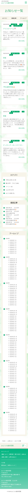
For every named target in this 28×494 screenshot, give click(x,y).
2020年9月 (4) (13, 393)
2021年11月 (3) (13, 364)
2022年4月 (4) (13, 351)
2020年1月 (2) (13, 408)
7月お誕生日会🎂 (9, 87)
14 (17, 168)
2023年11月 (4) (13, 312)
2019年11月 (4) (13, 416)
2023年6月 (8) (13, 321)
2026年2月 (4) (13, 251)
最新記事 (13, 18)
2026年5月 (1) (13, 245)
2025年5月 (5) (13, 271)
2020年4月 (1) (13, 402)
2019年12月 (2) (13, 414)
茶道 (4, 58)
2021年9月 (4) (13, 368)
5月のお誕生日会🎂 (11, 224)
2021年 (8, 360)
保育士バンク (11, 465)
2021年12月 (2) (13, 362)
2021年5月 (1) (13, 375)
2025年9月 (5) (13, 264)
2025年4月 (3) (13, 273)
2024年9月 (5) (13, 290)
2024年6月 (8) (13, 295)
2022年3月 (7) (13, 353)
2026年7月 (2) (13, 242)
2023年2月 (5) (13, 328)
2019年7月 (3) (13, 423)
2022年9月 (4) (13, 342)
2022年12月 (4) (13, 336)
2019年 (8, 412)
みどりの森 (14, 24)
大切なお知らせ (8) (11, 180)
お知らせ (10, 441)
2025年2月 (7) (13, 277)
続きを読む (22, 41)
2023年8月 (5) (13, 318)
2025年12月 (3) (13, 259)
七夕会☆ (8, 217)
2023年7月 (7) (13, 319)
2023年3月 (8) (13, 327)
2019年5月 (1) (13, 427)
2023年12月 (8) (13, 310)
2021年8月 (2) (13, 369)
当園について (4, 454)
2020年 (8, 386)
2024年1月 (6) (13, 304)
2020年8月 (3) (13, 395)
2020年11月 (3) (13, 390)
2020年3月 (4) (13, 404)
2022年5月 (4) (13, 349)
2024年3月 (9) (13, 301)
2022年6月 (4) (13, 347)
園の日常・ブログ (18, 25)
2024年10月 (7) (13, 288)
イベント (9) (9, 186)
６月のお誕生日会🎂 (11, 220)
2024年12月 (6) (13, 284)
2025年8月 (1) (13, 266)
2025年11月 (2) (13, 260)
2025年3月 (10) (13, 275)
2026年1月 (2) (13, 253)
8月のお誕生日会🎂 (11, 209)
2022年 (8, 335)
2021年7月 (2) (13, 371)
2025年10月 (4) (13, 262)
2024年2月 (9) (13, 303)
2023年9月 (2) (13, 316)
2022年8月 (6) (13, 343)
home (4, 441)
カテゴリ (4, 18)
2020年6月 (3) (13, 399)
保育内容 (11, 454)
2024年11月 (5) (13, 286)
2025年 (8, 257)
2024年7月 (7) (13, 293)
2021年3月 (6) (13, 378)
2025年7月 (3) (13, 268)
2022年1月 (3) (13, 356)
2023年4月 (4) (13, 325)
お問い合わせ (12, 457)
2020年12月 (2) (13, 388)
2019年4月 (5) (13, 428)
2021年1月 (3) (13, 382)
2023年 (8, 309)
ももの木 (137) (10, 190)
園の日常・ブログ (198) (12, 183)
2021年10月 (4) (13, 366)
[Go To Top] (24, 445)
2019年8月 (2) (13, 421)
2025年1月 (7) (13, 279)
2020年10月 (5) (13, 392)
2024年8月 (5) (13, 292)
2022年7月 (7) (13, 345)
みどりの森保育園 (7, 3)
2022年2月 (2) (13, 354)
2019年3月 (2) (13, 430)
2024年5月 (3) (13, 297)
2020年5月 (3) (13, 401)
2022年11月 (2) (13, 338)
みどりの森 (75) (10, 193)
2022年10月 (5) (13, 340)
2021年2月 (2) (13, 380)
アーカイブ (23, 18)
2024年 (8, 283)
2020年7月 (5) (13, 397)
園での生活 (17, 454)
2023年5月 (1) (13, 323)
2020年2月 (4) (13, 406)
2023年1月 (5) (13, 330)
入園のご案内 (4, 457)
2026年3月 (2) (13, 249)
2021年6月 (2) (13, 373)
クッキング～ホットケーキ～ (13, 145)
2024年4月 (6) (13, 299)
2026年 (8, 238)
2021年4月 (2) (13, 377)
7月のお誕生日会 (10, 213)
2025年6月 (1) (13, 269)
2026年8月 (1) (13, 240)
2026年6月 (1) (13, 244)
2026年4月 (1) (13, 247)
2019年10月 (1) (13, 417)
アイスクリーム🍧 (9, 29)
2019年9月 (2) (13, 419)
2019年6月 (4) (13, 425)
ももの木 (16, 207)
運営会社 (3, 465)
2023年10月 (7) (13, 314)
